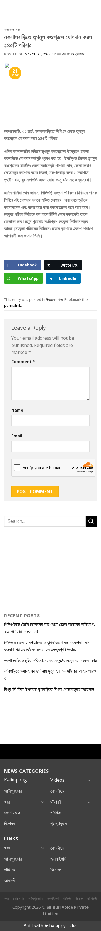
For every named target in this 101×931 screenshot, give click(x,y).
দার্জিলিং (55, 812)
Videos (57, 780)
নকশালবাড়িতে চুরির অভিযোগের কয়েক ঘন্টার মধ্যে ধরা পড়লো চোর (50, 660)
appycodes (66, 926)
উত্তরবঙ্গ (9, 29)
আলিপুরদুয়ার (13, 791)
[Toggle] (89, 780)
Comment (23, 361)
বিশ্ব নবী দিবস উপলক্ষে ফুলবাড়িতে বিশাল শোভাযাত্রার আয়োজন (49, 689)
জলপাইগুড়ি (12, 812)
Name (17, 410)
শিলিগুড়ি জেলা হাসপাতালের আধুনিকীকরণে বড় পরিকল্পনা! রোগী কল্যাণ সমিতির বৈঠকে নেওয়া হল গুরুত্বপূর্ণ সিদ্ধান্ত (47, 646)
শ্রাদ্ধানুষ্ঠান (58, 823)
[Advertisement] (39, 568)
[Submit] (91, 521)
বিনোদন (9, 823)
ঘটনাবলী (56, 802)
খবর (18, 29)
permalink (12, 305)
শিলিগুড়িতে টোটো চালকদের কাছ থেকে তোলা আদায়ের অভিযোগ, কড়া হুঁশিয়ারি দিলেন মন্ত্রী (49, 628)
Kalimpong (15, 780)
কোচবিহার (57, 791)
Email (16, 435)
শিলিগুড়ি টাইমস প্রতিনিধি (70, 54)
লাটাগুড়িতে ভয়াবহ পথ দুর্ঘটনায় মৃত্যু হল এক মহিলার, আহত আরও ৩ (50, 674)
